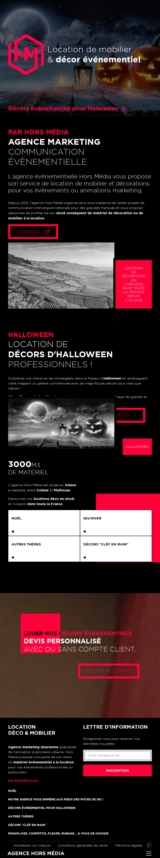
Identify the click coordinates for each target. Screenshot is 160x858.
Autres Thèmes (26, 544)
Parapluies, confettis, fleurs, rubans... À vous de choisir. (58, 833)
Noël (16, 518)
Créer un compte (109, 671)
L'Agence (27, 232)
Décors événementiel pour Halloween (41, 808)
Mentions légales (128, 845)
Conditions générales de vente (83, 845)
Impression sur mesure (32, 845)
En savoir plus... (24, 781)
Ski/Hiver (92, 518)
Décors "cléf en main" (105, 544)
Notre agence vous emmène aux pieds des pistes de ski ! (56, 799)
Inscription (117, 770)
